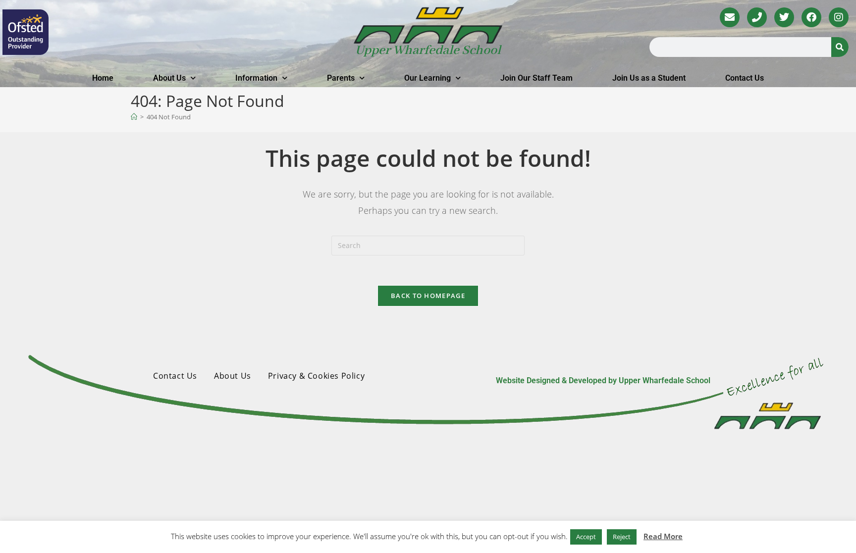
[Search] (840, 47)
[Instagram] (839, 17)
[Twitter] (784, 17)
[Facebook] (811, 17)
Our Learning (427, 78)
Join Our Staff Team (536, 78)
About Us (169, 78)
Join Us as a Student (649, 78)
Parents (341, 78)
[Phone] (757, 17)
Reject (622, 536)
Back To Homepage (428, 295)
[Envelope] (730, 17)
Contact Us (744, 78)
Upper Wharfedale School (428, 50)
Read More (663, 536)
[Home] (134, 116)
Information (256, 78)
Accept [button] (586, 536)
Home (102, 78)
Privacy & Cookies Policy (316, 375)
